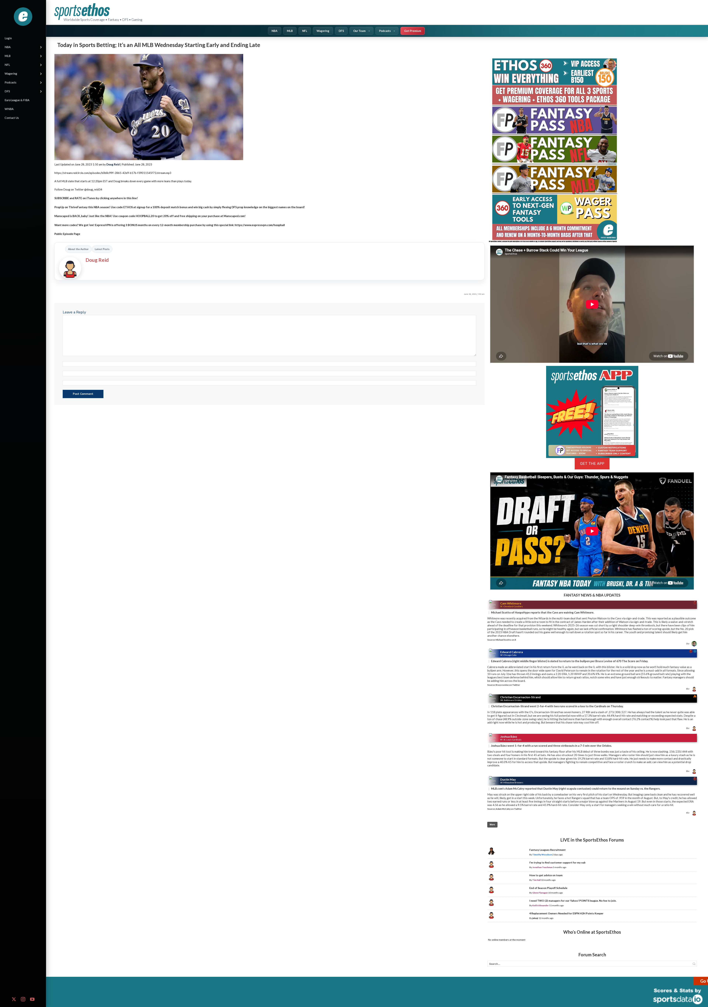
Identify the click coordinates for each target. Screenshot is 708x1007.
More (492, 824)
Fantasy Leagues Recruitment (547, 849)
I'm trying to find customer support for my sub (557, 862)
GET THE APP (592, 463)
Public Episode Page (67, 233)
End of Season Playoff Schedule (548, 887)
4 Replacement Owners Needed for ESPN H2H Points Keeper (566, 913)
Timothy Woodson (542, 854)
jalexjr (535, 918)
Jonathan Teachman (542, 867)
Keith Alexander (540, 905)
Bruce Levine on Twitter (508, 684)
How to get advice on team (546, 875)
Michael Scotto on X (506, 639)
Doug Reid (113, 164)
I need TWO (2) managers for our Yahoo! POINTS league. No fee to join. (572, 900)
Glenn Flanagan (540, 892)
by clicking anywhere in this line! (96, 198)
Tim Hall (536, 880)
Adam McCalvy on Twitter (509, 808)
